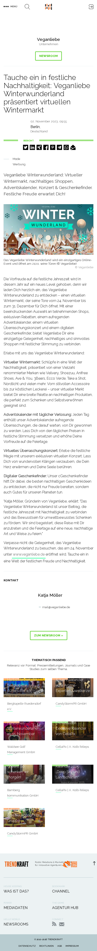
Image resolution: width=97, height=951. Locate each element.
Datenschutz (27, 946)
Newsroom (48, 56)
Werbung (19, 164)
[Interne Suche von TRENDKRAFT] (27, 6)
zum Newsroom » (48, 635)
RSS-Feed (54, 924)
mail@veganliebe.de (56, 607)
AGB (59, 946)
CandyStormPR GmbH (71, 703)
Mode (16, 159)
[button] (25, 147)
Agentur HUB (65, 908)
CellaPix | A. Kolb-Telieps (72, 746)
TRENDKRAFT (55, 939)
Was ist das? (16, 891)
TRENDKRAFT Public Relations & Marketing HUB (48, 7)
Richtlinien (46, 946)
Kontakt (61, 924)
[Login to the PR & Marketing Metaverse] (91, 7)
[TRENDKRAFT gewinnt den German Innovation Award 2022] (70, 865)
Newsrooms (16, 924)
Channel (61, 891)
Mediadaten (16, 908)
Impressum (72, 946)
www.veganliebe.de (29, 554)
